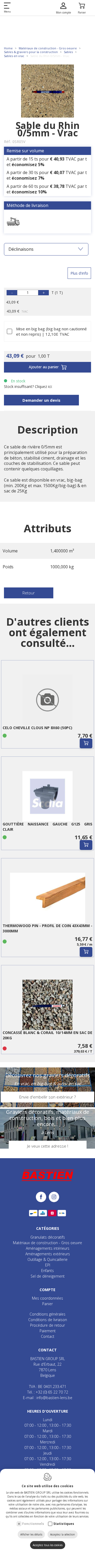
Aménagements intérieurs (47, 1248)
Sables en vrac (14, 56)
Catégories (47, 1228)
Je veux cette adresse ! (47, 1146)
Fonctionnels (33, 1523)
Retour (28, 592)
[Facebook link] (42, 1197)
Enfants (47, 1270)
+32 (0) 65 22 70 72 (52, 1392)
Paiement (48, 1330)
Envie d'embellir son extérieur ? (47, 1097)
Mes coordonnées (47, 1298)
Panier (47, 1303)
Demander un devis (41, 400)
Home (8, 48)
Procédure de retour (47, 1325)
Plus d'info (79, 273)
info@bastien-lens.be (54, 1397)
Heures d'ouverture (47, 1411)
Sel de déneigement (48, 1276)
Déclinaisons (21, 249)
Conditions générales (47, 1314)
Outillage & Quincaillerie (47, 1259)
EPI (47, 1265)
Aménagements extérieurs (47, 1253)
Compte (47, 1289)
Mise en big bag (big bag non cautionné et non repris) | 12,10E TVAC (51, 331)
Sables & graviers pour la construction (31, 52)
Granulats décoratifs (47, 1237)
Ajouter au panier (44, 366)
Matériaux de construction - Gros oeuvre (48, 48)
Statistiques (63, 1523)
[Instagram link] (54, 1197)
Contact (47, 1336)
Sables (68, 52)
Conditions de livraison (47, 1319)
